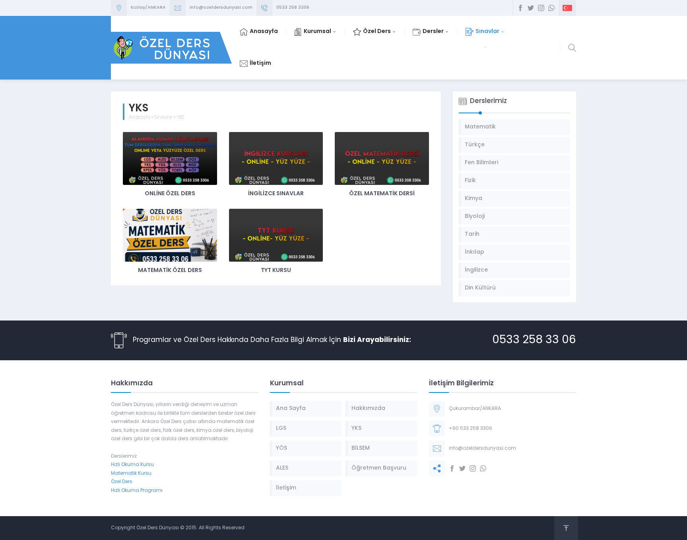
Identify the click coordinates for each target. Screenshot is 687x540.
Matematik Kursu (131, 473)
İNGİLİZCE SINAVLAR (276, 194)
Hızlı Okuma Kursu (132, 464)
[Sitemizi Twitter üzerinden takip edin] (531, 8)
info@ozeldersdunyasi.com (221, 8)
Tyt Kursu (276, 271)
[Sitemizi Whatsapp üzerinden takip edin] (551, 8)
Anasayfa (139, 117)
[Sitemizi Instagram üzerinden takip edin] (541, 8)
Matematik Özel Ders (170, 271)
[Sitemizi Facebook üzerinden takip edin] (520, 8)
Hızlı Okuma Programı (137, 490)
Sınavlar (163, 117)
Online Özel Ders (170, 194)
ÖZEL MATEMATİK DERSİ (382, 194)
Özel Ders (121, 482)
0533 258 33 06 (534, 340)
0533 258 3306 (292, 8)
